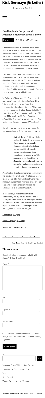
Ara (4, 354)
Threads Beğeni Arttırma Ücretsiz (15, 381)
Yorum (5, 264)
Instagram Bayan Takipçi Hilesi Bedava (18, 365)
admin (38, 40)
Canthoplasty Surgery (11, 215)
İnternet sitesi (7, 322)
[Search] (40, 16)
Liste (4, 373)
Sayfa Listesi (7, 377)
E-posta (6, 310)
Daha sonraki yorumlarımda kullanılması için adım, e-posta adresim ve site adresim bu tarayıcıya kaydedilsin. (22, 337)
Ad (4, 298)
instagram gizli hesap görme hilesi (15, 369)
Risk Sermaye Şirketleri (22, 2)
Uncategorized (8, 40)
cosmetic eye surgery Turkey (13, 221)
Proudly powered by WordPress (16, 393)
